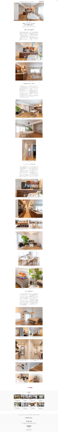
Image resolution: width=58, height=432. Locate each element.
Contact (34, 423)
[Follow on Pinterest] (29, 418)
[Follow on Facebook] (31, 418)
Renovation (22, 1)
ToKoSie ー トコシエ (41, 1)
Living (19, 1)
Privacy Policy (26, 423)
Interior (25, 1)
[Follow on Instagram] (25, 418)
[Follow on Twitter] (27, 418)
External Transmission (31, 423)
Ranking (29, 392)
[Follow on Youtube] (28, 418)
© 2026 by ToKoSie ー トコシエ (29, 430)
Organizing (33, 1)
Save (31, 387)
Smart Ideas (28, 1)
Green (30, 1)
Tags (24, 423)
